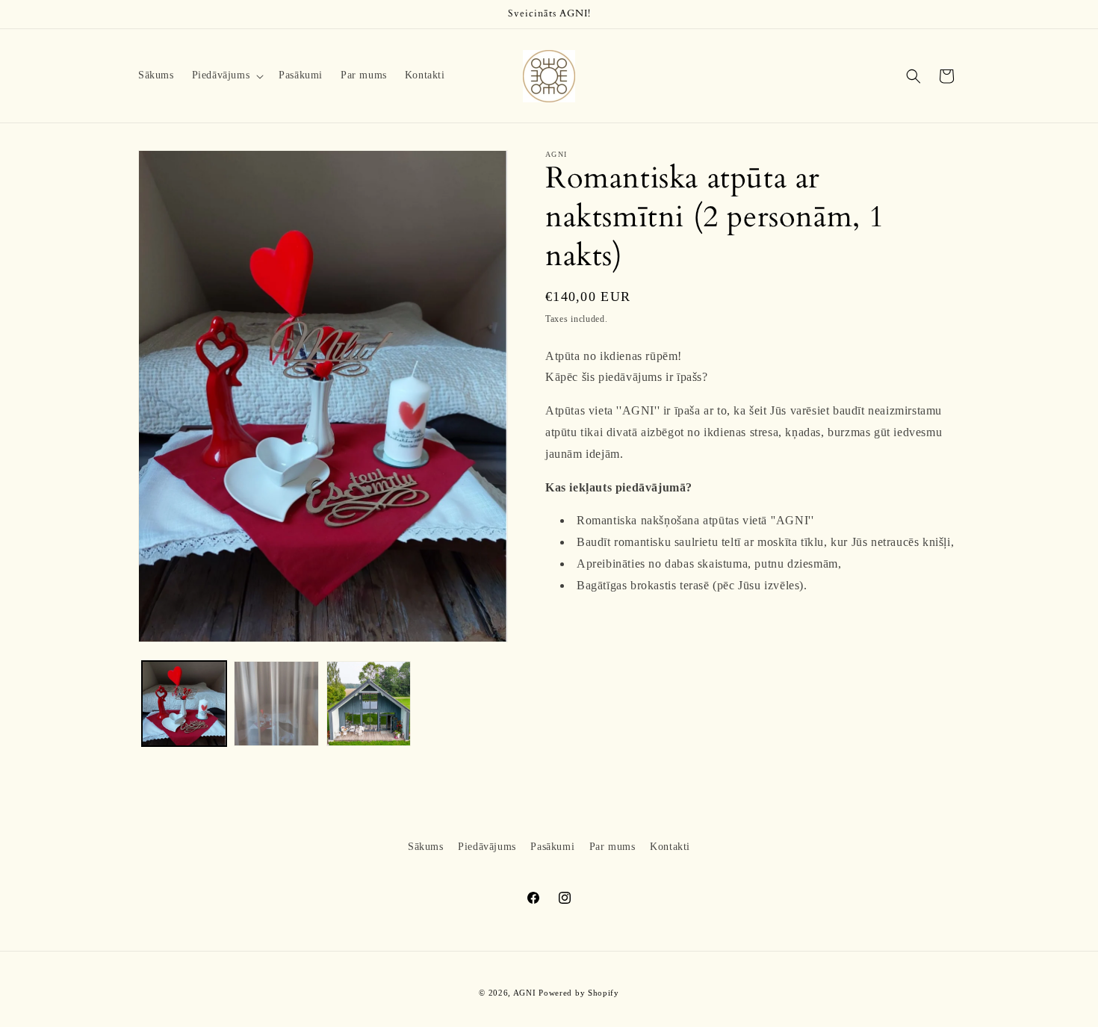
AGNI (524, 992)
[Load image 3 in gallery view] (368, 703)
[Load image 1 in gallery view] (184, 703)
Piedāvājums (487, 846)
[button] (226, 75)
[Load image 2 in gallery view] (276, 703)
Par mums (612, 846)
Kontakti (670, 846)
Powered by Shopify (579, 992)
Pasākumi (552, 846)
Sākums (426, 846)
